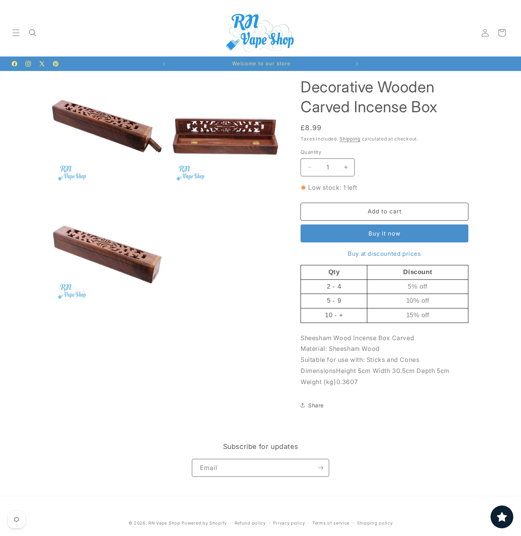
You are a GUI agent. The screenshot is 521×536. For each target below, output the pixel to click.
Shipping (349, 139)
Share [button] (316, 405)
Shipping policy (375, 523)
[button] (16, 32)
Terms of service (330, 523)
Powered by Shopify (204, 523)
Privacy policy (289, 523)
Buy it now (384, 233)
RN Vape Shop (164, 523)
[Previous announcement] (164, 64)
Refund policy (250, 523)
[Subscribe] (320, 468)
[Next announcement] (357, 64)
